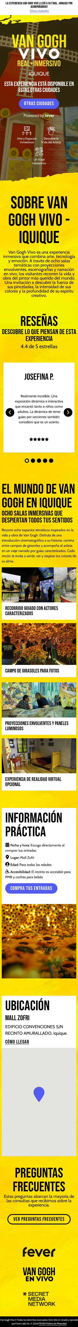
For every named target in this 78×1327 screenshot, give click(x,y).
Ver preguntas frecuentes (39, 1219)
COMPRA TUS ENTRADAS (31, 888)
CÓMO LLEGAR (17, 1042)
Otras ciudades (39, 11)
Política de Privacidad (56, 1323)
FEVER (42, 1323)
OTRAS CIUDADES (39, 103)
